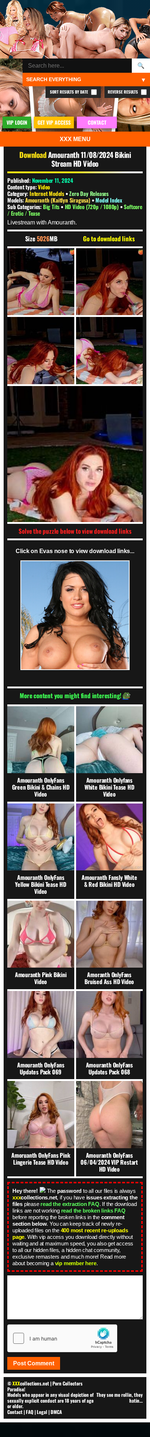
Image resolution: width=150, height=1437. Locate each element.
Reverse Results (123, 92)
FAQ (29, 1411)
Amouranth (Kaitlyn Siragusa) (58, 200)
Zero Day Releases (88, 193)
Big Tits (52, 207)
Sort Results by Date (69, 92)
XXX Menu (75, 139)
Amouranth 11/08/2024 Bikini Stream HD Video (89, 159)
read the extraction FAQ (69, 1204)
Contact (15, 1411)
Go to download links (108, 238)
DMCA (56, 1411)
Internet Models (46, 193)
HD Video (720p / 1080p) (92, 207)
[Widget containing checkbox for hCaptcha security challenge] (62, 1338)
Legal (42, 1411)
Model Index (108, 200)
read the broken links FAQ (93, 1210)
